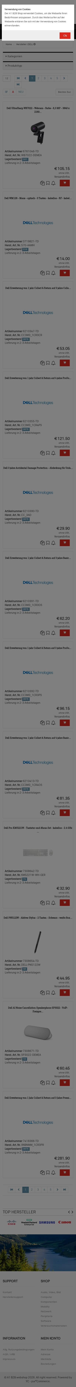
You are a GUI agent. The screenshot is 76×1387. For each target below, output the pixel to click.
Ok (65, 35)
